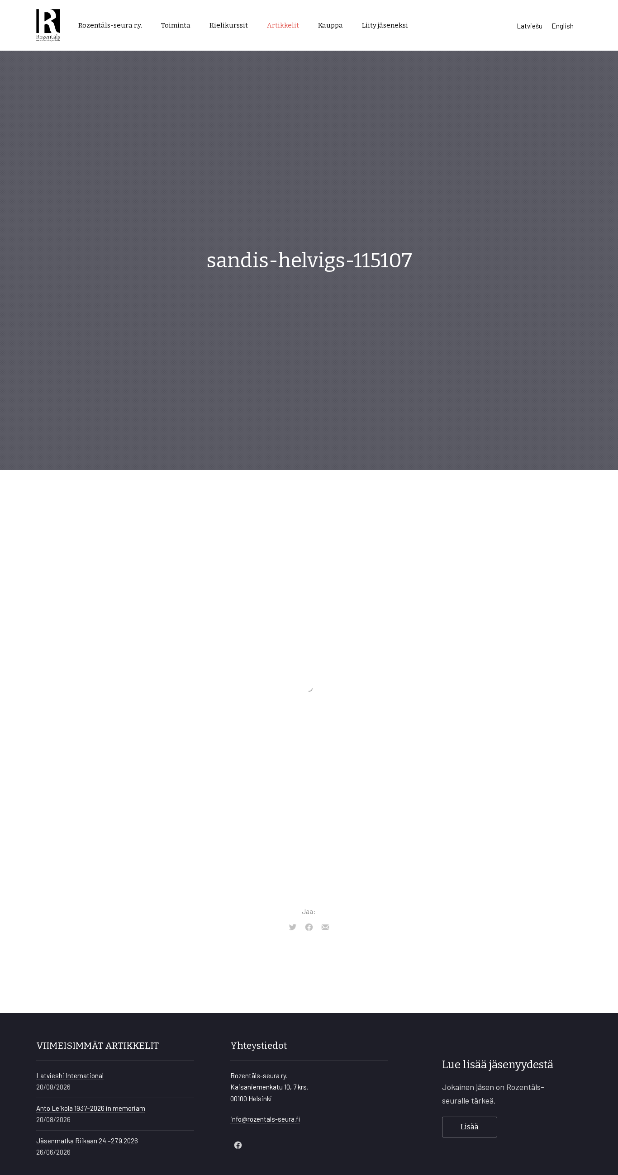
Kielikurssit (228, 25)
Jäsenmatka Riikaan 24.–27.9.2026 (87, 1141)
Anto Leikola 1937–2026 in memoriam (90, 1108)
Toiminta (175, 25)
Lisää (470, 1127)
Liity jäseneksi (385, 25)
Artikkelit (283, 25)
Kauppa (330, 25)
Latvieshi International (70, 1075)
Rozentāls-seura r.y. (110, 25)
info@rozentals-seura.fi (265, 1119)
